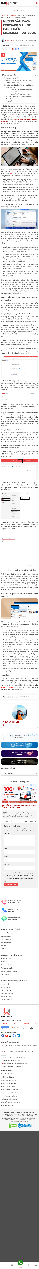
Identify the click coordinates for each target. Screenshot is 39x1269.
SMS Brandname (7, 993)
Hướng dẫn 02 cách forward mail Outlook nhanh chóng (20, 86)
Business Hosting (7, 965)
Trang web (7, 864)
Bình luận (7, 833)
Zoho (11, 173)
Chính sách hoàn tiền (8, 1083)
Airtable (4, 949)
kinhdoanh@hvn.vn (15, 1063)
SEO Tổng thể (6, 990)
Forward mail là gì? (12, 78)
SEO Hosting (5, 974)
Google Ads (5, 984)
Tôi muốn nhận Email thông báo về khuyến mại (18, 880)
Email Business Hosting (9, 971)
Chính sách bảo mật (8, 1077)
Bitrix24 (4, 945)
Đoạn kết (9, 101)
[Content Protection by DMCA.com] (12, 1125)
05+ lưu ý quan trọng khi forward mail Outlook (19, 98)
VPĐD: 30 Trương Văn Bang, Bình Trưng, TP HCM (18, 1051)
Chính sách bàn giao (8, 1086)
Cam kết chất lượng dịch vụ (10, 1102)
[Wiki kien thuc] (19, 761)
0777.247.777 (12, 1060)
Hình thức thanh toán (8, 1074)
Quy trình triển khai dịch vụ (10, 1093)
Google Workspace (8, 933)
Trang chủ (4, 16)
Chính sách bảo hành (8, 1080)
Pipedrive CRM (6, 942)
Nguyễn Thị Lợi (11, 722)
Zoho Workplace (7, 939)
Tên (5, 848)
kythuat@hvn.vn (13, 1066)
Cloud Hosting (6, 958)
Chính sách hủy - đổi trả (9, 1090)
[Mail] (19, 745)
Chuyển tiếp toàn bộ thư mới (21, 94)
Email (6, 856)
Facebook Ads (6, 987)
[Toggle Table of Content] (34, 75)
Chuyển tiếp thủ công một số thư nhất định (22, 91)
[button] (34, 3)
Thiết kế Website (7, 1000)
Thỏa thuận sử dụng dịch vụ (10, 1099)
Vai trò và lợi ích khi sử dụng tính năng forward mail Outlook (19, 81)
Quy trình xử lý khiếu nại (9, 1096)
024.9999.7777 (14, 1058)
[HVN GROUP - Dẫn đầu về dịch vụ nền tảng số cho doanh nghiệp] (9, 3)
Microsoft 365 (6, 936)
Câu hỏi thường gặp (8, 1105)
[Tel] (19, 736)
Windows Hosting (7, 968)
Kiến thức (13, 16)
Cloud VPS (5, 962)
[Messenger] (19, 753)
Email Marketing (6, 997)
